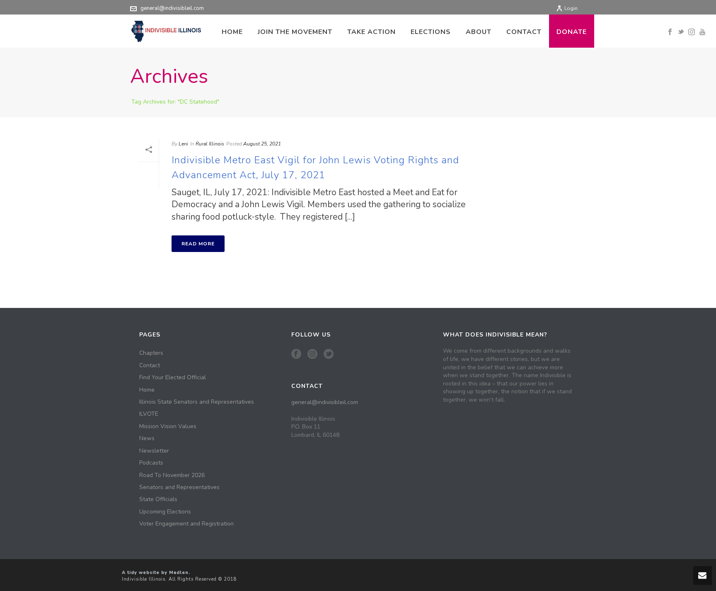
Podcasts (151, 463)
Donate (571, 31)
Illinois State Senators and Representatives (196, 402)
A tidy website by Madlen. (156, 572)
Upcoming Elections (165, 512)
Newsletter (154, 451)
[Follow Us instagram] (312, 354)
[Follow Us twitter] (329, 354)
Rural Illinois (210, 143)
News (147, 438)
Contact (524, 31)
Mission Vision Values (167, 426)
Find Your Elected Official (172, 377)
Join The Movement (295, 31)
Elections (431, 31)
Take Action (371, 31)
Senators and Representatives (179, 487)
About (478, 31)
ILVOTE (148, 414)
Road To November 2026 (172, 475)
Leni (183, 143)
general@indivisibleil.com (172, 8)
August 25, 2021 (262, 143)
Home (232, 31)
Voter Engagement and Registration (186, 524)
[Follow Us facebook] (296, 354)
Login (571, 8)
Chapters (151, 353)
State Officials (158, 499)
